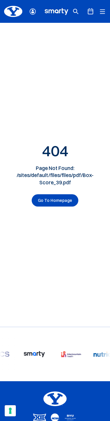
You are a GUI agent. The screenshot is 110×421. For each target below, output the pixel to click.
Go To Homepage (55, 200)
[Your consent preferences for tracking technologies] (10, 410)
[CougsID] (32, 11)
